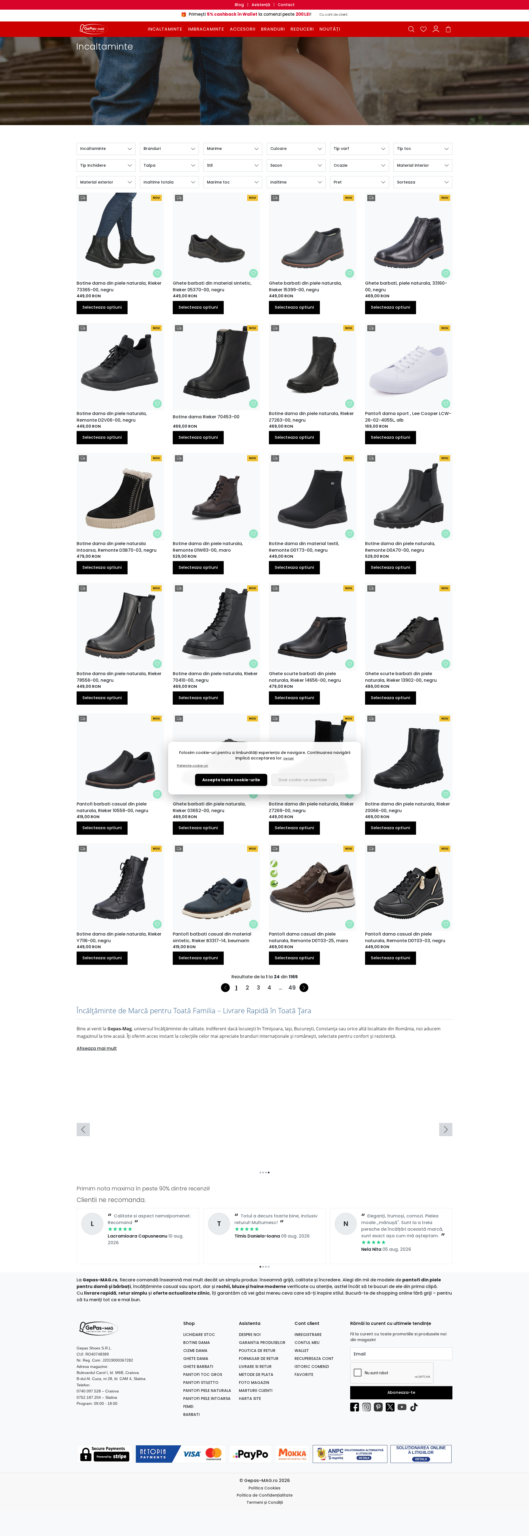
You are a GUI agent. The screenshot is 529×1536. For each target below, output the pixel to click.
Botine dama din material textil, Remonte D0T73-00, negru (304, 546)
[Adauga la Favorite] (157, 273)
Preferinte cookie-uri (192, 765)
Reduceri (302, 29)
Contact (286, 4)
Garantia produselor (262, 1342)
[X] (392, 1407)
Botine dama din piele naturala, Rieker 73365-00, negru (119, 286)
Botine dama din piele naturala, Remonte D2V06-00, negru (112, 416)
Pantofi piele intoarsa (207, 1398)
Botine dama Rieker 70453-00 (206, 417)
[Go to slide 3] (266, 1172)
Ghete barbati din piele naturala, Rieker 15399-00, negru (305, 286)
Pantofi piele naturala (207, 1390)
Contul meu (307, 1342)
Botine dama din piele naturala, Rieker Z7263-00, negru (311, 416)
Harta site (250, 1398)
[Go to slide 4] (268, 1172)
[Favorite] (423, 29)
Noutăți (329, 29)
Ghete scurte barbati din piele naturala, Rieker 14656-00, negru (305, 676)
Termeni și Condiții (265, 1502)
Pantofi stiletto (200, 1382)
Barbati (191, 1414)
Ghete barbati (198, 1366)
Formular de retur (259, 1358)
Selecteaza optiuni (102, 307)
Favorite (304, 1374)
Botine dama (196, 1342)
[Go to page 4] (268, 1267)
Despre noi (250, 1334)
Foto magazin (254, 1382)
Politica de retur (257, 1350)
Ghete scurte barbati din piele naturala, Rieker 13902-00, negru (401, 676)
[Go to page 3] (266, 1267)
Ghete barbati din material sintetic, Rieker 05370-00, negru (212, 286)
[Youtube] (403, 1407)
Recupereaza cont (314, 1358)
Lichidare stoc (199, 1334)
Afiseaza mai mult (97, 1048)
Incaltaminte (165, 29)
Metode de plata (256, 1374)
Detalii (289, 758)
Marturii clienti (255, 1390)
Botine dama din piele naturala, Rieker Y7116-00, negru (119, 937)
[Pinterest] (380, 1407)
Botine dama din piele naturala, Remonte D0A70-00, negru (400, 546)
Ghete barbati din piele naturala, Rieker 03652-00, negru (209, 807)
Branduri (273, 29)
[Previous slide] (83, 1129)
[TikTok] (415, 1407)
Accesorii (242, 29)
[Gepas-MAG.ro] (111, 29)
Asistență (261, 4)
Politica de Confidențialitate (265, 1495)
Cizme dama (195, 1350)
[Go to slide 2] (263, 1172)
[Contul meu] (436, 29)
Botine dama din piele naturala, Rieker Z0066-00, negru (407, 807)
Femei (188, 1406)
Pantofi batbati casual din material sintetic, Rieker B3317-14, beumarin (212, 937)
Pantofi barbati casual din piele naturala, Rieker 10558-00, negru (112, 807)
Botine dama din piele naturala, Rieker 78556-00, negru (119, 676)
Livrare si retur (255, 1366)
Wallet (302, 1350)
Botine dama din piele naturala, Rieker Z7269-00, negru (311, 807)
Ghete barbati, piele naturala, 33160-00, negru (406, 286)
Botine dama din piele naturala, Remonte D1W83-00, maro (208, 546)
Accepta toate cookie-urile (231, 780)
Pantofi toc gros (202, 1374)
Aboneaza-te (401, 1392)
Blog (239, 4)
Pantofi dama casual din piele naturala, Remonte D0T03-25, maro (308, 937)
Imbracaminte (206, 29)
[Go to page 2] (263, 1267)
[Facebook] (356, 1407)
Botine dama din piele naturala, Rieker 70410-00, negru (215, 676)
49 (292, 987)
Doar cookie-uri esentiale (303, 780)
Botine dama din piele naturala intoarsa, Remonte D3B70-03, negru (116, 546)
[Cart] (448, 29)
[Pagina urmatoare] (303, 987)
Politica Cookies (264, 1488)
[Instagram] (368, 1407)
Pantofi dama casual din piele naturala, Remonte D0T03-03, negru (405, 937)
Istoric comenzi (312, 1366)
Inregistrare (308, 1334)
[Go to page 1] (260, 1267)
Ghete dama (195, 1358)
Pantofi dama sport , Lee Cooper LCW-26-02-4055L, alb (408, 416)
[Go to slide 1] (260, 1172)
